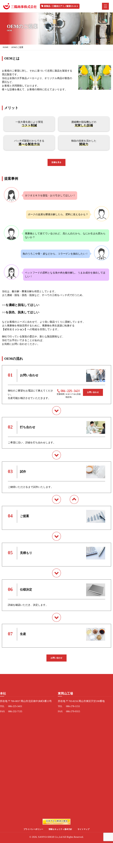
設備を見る (56, 162)
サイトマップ (83, 829)
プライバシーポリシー (33, 829)
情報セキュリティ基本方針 (60, 829)
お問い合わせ (93, 392)
